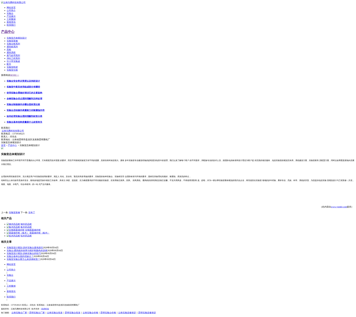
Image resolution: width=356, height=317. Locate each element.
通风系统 (11, 52)
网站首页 (11, 7)
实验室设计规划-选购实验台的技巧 (24, 253)
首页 (3, 145)
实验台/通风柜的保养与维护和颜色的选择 (27, 250)
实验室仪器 (12, 70)
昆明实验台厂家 (37, 312)
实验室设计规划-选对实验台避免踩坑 (25, 247)
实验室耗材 (12, 67)
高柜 (9, 49)
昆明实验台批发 (72, 312)
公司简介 (11, 10)
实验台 (10, 13)
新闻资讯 (11, 22)
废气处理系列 (13, 55)
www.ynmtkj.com (339, 207)
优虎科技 (45, 309)
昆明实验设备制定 (147, 312)
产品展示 (11, 16)
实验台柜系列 (13, 44)
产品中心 (7, 31)
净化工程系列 (13, 58)
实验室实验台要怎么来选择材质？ (23, 259)
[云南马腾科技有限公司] (13, 2)
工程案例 (11, 19)
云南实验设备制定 (127, 312)
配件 (9, 64)
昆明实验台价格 (108, 312)
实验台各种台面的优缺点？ (20, 256)
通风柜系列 (12, 47)
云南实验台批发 (55, 312)
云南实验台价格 (90, 312)
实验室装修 (12, 41)
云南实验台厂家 (19, 312)
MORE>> (14, 75)
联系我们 (11, 25)
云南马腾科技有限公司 (13, 131)
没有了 (31, 212)
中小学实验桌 (13, 61)
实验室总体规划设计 (17, 38)
